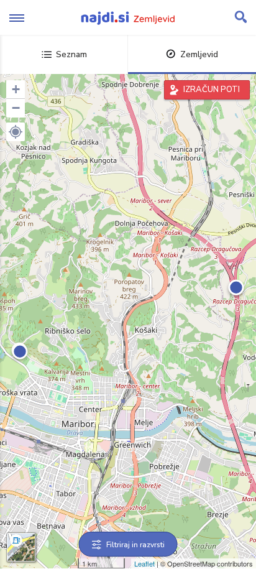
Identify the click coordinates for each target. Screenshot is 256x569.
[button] (15, 132)
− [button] (16, 108)
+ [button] (16, 89)
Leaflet (144, 563)
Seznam (71, 54)
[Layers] (21, 547)
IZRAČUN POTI (211, 89)
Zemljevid (199, 54)
